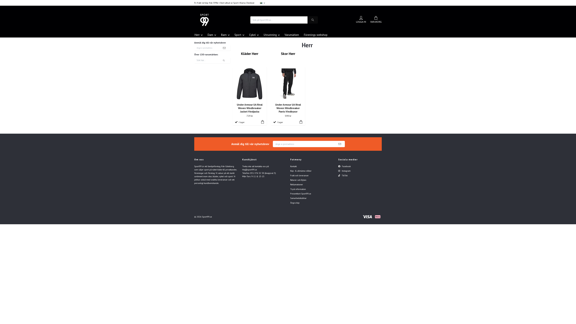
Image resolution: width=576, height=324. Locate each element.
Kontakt (293, 166)
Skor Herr (288, 53)
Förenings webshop (315, 35)
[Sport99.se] (204, 20)
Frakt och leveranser (299, 175)
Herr (197, 35)
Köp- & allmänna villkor (301, 171)
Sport (237, 35)
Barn (224, 35)
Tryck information (298, 189)
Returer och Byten (298, 180)
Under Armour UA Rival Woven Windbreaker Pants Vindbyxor (288, 108)
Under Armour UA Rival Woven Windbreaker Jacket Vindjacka (249, 108)
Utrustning (270, 35)
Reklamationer (296, 184)
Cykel (252, 35)
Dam (210, 35)
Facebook (346, 166)
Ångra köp (295, 202)
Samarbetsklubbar (298, 198)
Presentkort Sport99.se (300, 193)
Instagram (346, 171)
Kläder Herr (249, 53)
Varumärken (292, 35)
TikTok (344, 175)
